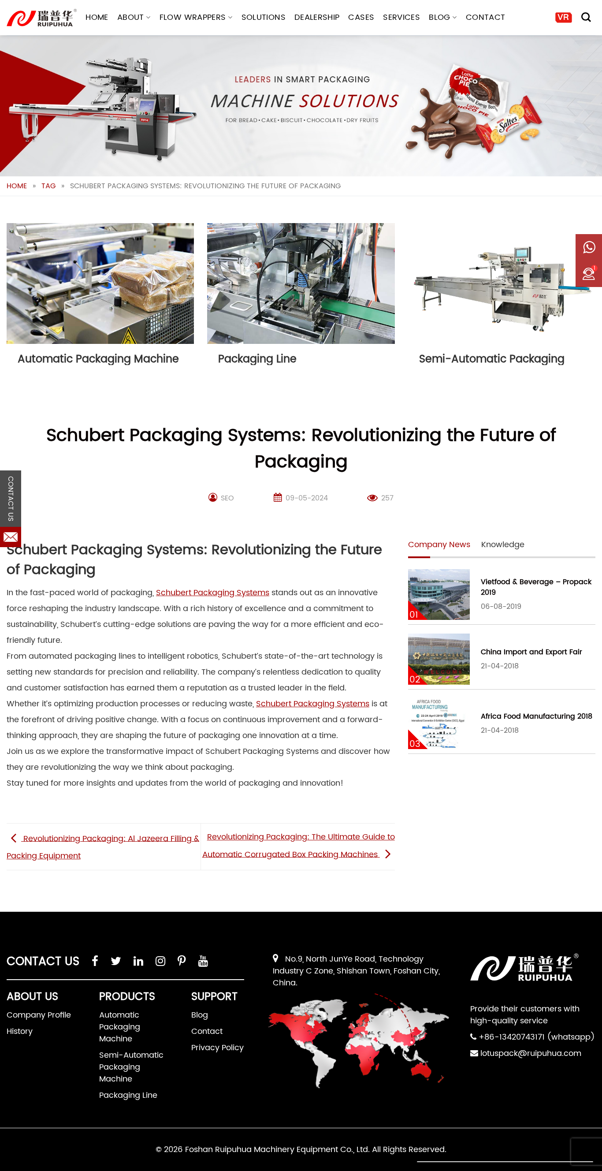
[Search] (586, 17)
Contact (485, 17)
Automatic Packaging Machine (119, 1027)
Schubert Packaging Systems (212, 592)
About (130, 17)
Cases (361, 17)
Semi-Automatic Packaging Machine (131, 1067)
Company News (439, 545)
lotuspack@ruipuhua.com (530, 1053)
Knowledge (502, 545)
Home (96, 17)
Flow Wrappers (193, 17)
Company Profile (39, 1015)
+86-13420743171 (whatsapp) (537, 1037)
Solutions (264, 17)
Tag (48, 186)
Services (401, 17)
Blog (439, 17)
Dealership (317, 17)
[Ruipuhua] (42, 17)
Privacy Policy (217, 1047)
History (20, 1031)
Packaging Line (128, 1095)
